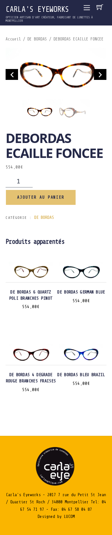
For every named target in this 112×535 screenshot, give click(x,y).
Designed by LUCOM (56, 516)
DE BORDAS (37, 39)
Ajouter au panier (41, 197)
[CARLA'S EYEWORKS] (56, 484)
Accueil (13, 39)
